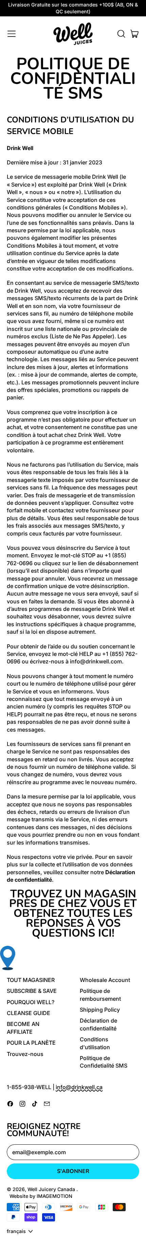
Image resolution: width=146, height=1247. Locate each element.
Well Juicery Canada (52, 1189)
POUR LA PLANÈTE (31, 1042)
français (16, 1231)
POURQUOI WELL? (30, 1002)
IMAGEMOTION (54, 1196)
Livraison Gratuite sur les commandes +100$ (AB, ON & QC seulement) (73, 8)
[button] (121, 34)
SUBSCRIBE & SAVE (32, 990)
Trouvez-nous (25, 1054)
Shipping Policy (100, 1009)
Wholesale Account (105, 980)
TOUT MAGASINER (31, 980)
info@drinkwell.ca (79, 1087)
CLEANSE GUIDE (28, 1013)
